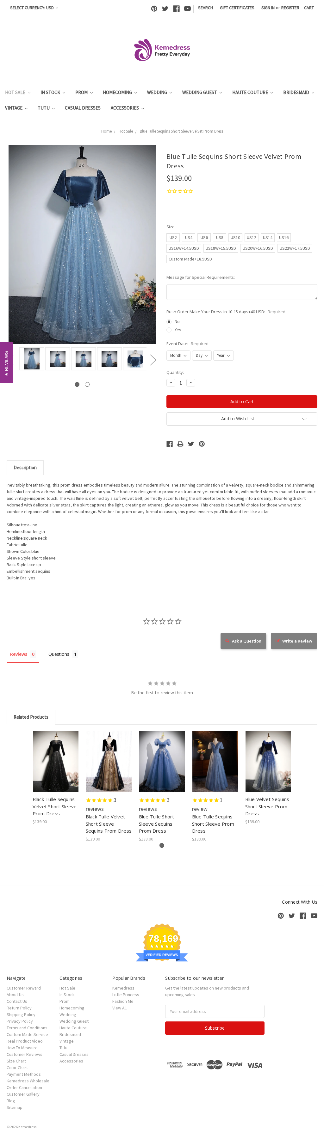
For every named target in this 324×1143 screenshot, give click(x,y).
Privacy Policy (20, 1021)
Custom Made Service (27, 1034)
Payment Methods (24, 1074)
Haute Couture (250, 92)
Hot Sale (15, 92)
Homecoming (118, 92)
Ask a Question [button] (246, 641)
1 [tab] (77, 384)
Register (290, 7)
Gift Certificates (237, 7)
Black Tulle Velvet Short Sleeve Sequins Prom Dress (109, 823)
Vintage (14, 108)
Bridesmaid (296, 92)
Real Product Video (25, 1041)
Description (25, 467)
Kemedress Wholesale (28, 1081)
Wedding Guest (200, 92)
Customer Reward (24, 988)
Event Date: (187, 343)
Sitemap (14, 1107)
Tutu (44, 108)
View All (119, 1008)
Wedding (157, 92)
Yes (178, 329)
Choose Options (55, 767)
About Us (15, 994)
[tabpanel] (31, 359)
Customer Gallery (23, 1094)
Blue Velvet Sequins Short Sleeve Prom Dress (267, 806)
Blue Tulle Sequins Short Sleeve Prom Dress (213, 823)
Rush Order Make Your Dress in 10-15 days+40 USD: (225, 311)
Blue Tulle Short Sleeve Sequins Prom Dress (156, 823)
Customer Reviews (24, 1054)
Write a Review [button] (297, 641)
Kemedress (123, 988)
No (177, 321)
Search (205, 7)
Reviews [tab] (18, 654)
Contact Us (17, 1001)
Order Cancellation (24, 1087)
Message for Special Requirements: (200, 277)
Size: (171, 227)
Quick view (56, 756)
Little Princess (125, 994)
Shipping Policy (21, 1014)
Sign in (268, 7)
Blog (11, 1101)
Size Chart (16, 1061)
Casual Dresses (83, 108)
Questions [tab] (58, 654)
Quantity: (175, 372)
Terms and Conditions (27, 1028)
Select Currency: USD (32, 7)
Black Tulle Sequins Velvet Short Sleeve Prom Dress (55, 806)
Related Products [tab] (31, 717)
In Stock (50, 92)
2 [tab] (87, 384)
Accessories (125, 108)
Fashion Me (123, 1001)
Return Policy (19, 1008)
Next (152, 359)
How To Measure (22, 1047)
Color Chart (17, 1067)
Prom (82, 92)
